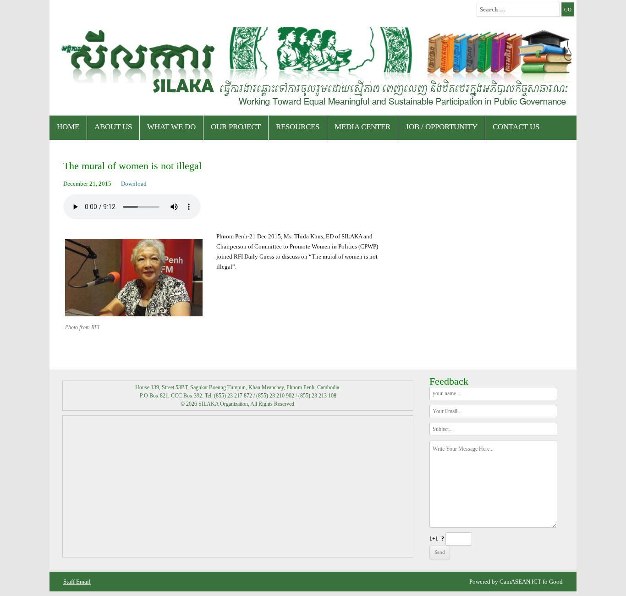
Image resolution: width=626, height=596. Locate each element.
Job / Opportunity (442, 126)
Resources (297, 126)
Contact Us (516, 126)
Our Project (236, 126)
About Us (113, 126)
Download (134, 183)
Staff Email (77, 581)
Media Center (362, 126)
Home (68, 126)
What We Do (171, 126)
